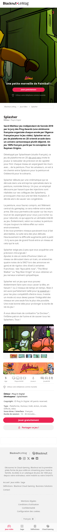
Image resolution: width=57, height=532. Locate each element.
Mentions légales (28, 501)
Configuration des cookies (28, 511)
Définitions (8, 486)
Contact (6, 489)
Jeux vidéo (15, 482)
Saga (23, 482)
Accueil (6, 482)
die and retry (34, 157)
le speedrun (43, 291)
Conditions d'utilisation (28, 504)
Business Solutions (44, 486)
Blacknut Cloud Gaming (24, 486)
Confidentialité (28, 508)
